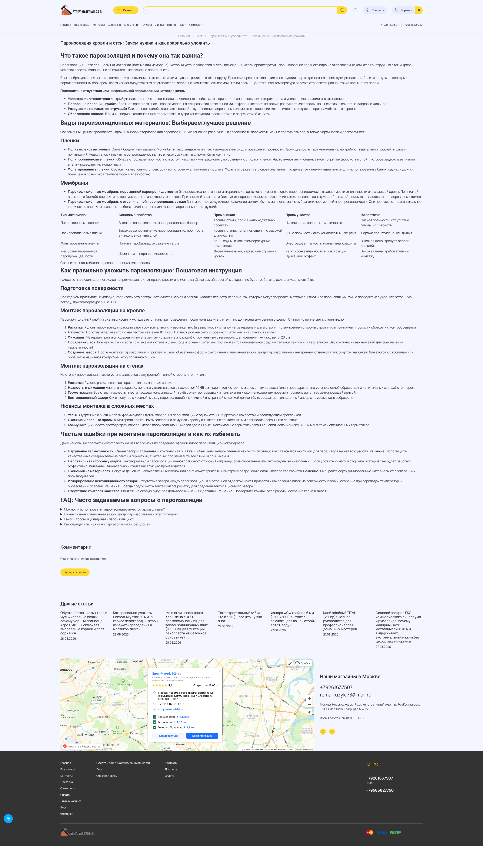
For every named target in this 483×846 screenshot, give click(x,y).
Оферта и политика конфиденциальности (123, 763)
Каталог (129, 10)
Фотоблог (195, 24)
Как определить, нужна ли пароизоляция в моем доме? (107, 524)
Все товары (81, 24)
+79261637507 (390, 24)
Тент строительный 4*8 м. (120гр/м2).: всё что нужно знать (240, 616)
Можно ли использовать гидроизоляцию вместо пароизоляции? (114, 509)
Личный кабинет (165, 24)
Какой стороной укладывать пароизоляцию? (99, 519)
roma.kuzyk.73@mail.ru (345, 694)
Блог (183, 24)
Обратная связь (106, 775)
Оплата (147, 24)
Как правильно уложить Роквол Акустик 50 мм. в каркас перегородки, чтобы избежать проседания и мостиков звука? (135, 620)
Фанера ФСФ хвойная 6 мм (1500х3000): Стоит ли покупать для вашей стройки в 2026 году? (294, 618)
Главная (65, 24)
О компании (131, 24)
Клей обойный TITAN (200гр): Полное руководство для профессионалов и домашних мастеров (340, 620)
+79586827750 (414, 24)
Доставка (114, 24)
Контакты (99, 24)
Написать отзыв (75, 572)
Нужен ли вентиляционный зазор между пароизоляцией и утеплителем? (121, 514)
